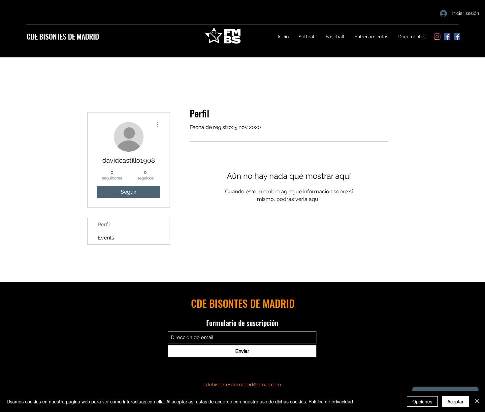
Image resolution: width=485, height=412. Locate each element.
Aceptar (455, 401)
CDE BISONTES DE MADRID (63, 36)
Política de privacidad (330, 401)
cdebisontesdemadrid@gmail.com (242, 385)
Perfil (104, 224)
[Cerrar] (477, 401)
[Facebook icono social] (447, 36)
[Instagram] (437, 36)
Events (106, 238)
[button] (307, 36)
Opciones (422, 401)
